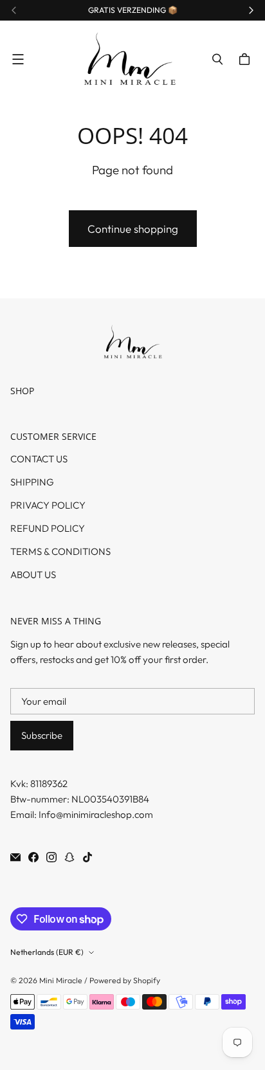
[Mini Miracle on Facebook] (33, 857)
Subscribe (41, 735)
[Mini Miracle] (129, 59)
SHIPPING (32, 482)
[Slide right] (251, 10)
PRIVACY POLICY (48, 505)
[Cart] (246, 59)
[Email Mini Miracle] (15, 857)
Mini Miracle (60, 980)
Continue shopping (132, 228)
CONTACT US (39, 459)
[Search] (217, 59)
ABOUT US (33, 574)
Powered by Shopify (124, 980)
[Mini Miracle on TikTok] (87, 857)
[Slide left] (14, 10)
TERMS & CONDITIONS (60, 551)
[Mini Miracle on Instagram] (51, 857)
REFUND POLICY (47, 528)
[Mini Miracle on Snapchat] (69, 857)
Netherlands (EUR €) (47, 952)
